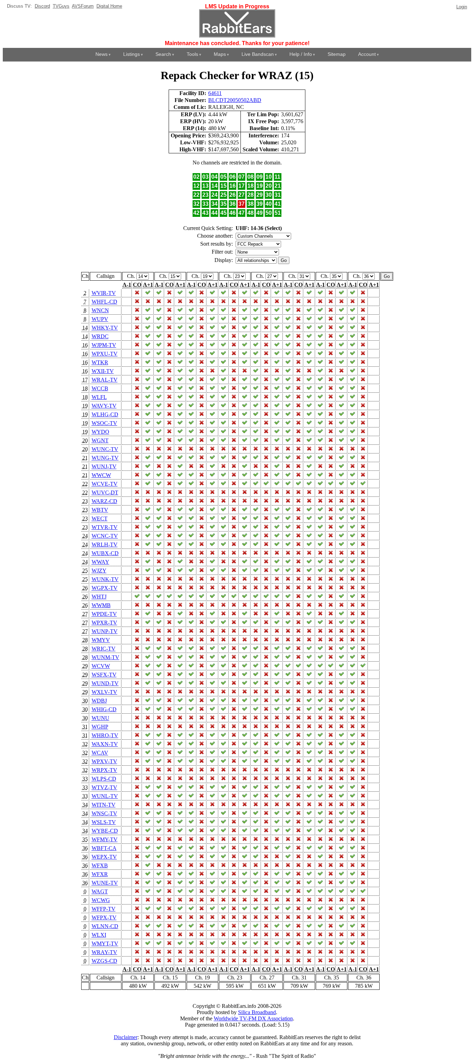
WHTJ (99, 597)
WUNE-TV (105, 883)
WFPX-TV (104, 917)
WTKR (100, 362)
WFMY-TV (105, 839)
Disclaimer (125, 1037)
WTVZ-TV (104, 787)
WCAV (100, 753)
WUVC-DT (105, 492)
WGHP (100, 727)
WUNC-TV (105, 449)
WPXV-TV (104, 761)
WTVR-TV (105, 527)
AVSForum (83, 6)
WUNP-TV (105, 631)
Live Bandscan (258, 54)
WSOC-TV (104, 423)
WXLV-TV (104, 692)
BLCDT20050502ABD (234, 100)
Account (367, 54)
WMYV (101, 640)
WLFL (99, 397)
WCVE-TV (105, 484)
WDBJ (99, 701)
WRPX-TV (104, 770)
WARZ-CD (104, 501)
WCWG (101, 900)
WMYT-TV (105, 943)
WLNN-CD (105, 926)
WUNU (100, 718)
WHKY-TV (105, 328)
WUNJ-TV (104, 466)
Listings (131, 54)
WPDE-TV (104, 614)
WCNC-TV (105, 536)
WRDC (100, 336)
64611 (215, 93)
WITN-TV (104, 805)
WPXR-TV (104, 623)
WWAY (100, 562)
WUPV (100, 319)
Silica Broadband (257, 1012)
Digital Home (109, 6)
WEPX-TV (104, 857)
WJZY (99, 571)
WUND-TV (105, 683)
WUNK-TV (105, 579)
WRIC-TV (104, 649)
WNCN (100, 310)
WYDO (100, 432)
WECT (100, 518)
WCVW (101, 666)
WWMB (101, 605)
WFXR (100, 874)
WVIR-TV (104, 293)
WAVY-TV (104, 406)
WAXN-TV (105, 744)
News (101, 54)
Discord (42, 6)
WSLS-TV (104, 822)
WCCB (100, 388)
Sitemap (337, 54)
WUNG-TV (105, 458)
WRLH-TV (105, 544)
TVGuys (61, 6)
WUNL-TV (105, 796)
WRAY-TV (104, 952)
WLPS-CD (104, 779)
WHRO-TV (105, 735)
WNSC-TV (104, 813)
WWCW (101, 475)
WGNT (100, 440)
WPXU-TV (105, 354)
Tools (192, 54)
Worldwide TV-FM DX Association (253, 1018)
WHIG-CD (104, 709)
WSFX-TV (104, 675)
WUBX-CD (105, 553)
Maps (220, 54)
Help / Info (300, 54)
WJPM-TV (104, 345)
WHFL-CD (104, 302)
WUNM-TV (105, 657)
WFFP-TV (104, 909)
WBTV (100, 510)
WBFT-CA (104, 848)
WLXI (99, 935)
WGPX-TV (105, 588)
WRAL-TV (105, 380)
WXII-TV (103, 371)
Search (163, 54)
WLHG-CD (105, 414)
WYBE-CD (105, 831)
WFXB (100, 865)
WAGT (100, 891)
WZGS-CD (104, 961)
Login (461, 6)
